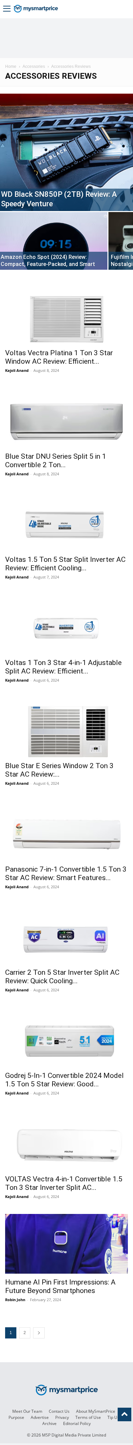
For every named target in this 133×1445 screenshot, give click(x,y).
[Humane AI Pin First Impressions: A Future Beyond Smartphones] (66, 1244)
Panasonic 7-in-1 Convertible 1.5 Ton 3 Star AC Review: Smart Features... (66, 873)
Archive (49, 1423)
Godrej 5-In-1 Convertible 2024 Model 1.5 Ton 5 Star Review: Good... (64, 1079)
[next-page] (39, 1332)
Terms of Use (88, 1417)
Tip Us (113, 1417)
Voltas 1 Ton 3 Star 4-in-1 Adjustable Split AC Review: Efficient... (63, 667)
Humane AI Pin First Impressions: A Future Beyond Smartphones (60, 1286)
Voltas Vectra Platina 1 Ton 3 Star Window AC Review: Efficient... (59, 357)
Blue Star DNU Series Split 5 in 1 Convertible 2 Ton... (55, 460)
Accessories (34, 66)
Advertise (40, 1417)
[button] (7, 9)
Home (10, 66)
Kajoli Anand (17, 370)
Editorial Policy (77, 1423)
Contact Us (59, 1411)
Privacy (62, 1417)
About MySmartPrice (95, 1411)
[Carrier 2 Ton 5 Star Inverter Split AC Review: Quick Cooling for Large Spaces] (66, 934)
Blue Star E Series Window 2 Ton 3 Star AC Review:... (59, 770)
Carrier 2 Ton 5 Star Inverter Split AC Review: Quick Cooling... (62, 976)
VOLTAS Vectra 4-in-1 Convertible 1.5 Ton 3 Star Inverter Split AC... (63, 1183)
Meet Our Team (27, 1411)
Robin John (15, 1299)
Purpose (16, 1417)
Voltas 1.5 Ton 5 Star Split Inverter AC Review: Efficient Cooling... (65, 563)
